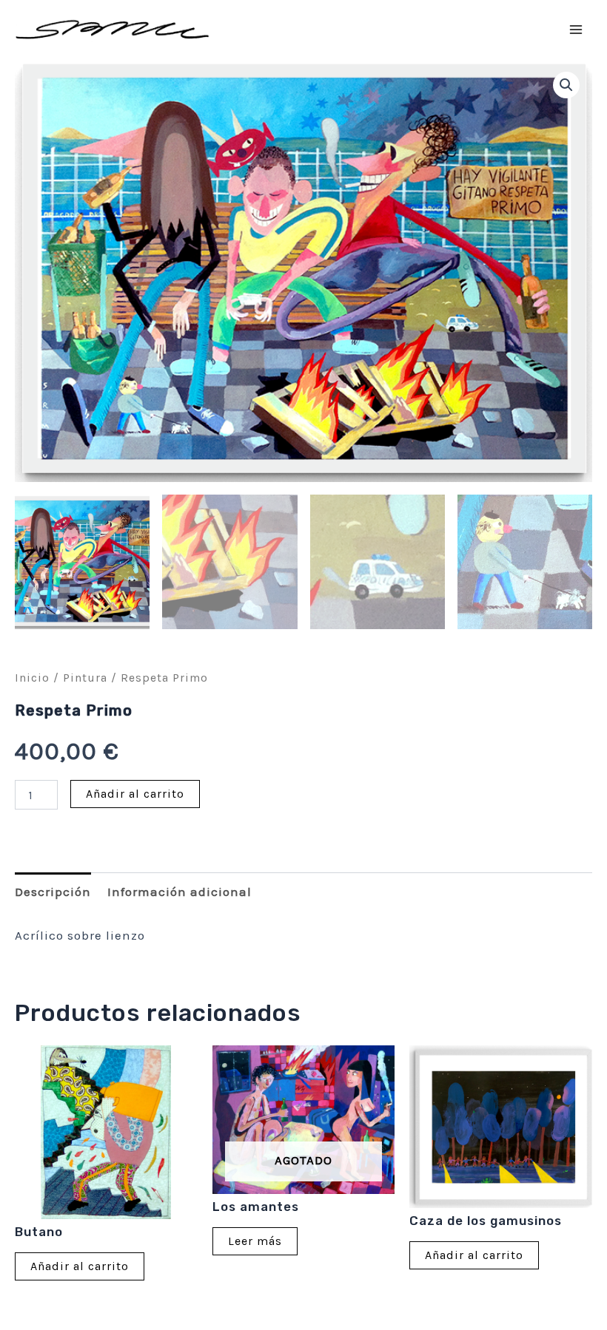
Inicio (32, 678)
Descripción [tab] (53, 891)
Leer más (255, 1241)
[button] (566, 85)
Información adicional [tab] (179, 891)
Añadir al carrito (135, 794)
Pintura (85, 678)
